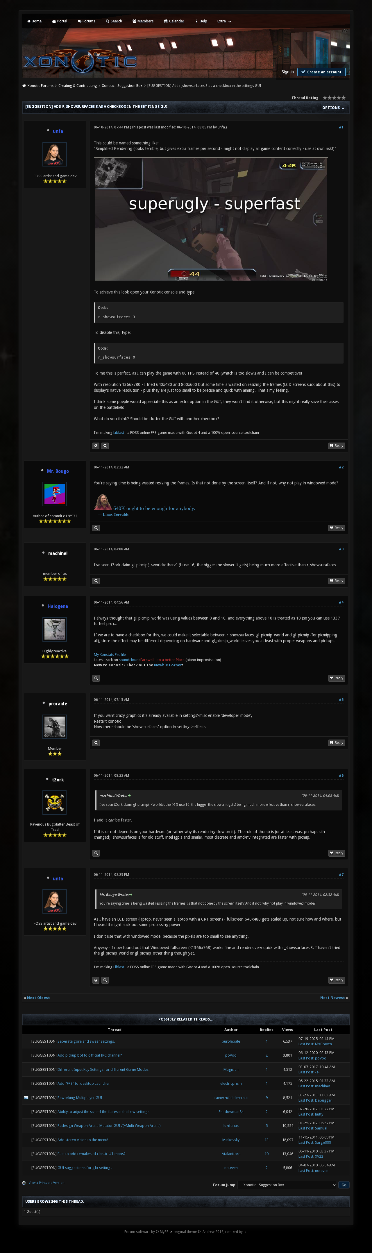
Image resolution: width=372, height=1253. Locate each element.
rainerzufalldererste (231, 1098)
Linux (108, 514)
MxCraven (323, 1044)
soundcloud (129, 660)
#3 (341, 549)
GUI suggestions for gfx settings (85, 1168)
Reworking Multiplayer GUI (80, 1098)
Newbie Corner (168, 665)
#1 (341, 127)
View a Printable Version (47, 1183)
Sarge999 (323, 1142)
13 (266, 1140)
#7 (341, 875)
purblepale (231, 1041)
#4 (341, 602)
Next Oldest (38, 998)
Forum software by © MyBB (146, 1232)
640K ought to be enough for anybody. (154, 508)
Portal (61, 21)
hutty (319, 1114)
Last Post (305, 1044)
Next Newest (332, 998)
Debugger (323, 1100)
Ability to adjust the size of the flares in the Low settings (103, 1111)
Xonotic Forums (40, 86)
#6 (341, 776)
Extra (221, 21)
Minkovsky (230, 1140)
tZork (58, 780)
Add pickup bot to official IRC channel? (90, 1055)
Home (36, 21)
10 (266, 1154)
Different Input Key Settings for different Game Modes (103, 1069)
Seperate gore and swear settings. (86, 1041)
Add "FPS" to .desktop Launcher (84, 1083)
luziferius (231, 1125)
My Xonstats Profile (110, 654)
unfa (221, 127)
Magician (231, 1069)
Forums (88, 21)
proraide (58, 703)
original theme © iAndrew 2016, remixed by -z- (211, 1232)
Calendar (176, 21)
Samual (321, 1128)
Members (145, 21)
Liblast (119, 432)
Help (203, 21)
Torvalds (121, 514)
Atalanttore (231, 1154)
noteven (231, 1168)
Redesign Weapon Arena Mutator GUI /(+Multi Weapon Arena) (109, 1125)
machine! (57, 553)
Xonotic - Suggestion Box (122, 86)
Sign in (288, 71)
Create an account (323, 72)
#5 (341, 700)
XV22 (319, 1156)
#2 (341, 467)
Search (116, 21)
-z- (317, 1072)
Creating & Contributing (77, 86)
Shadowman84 (231, 1111)
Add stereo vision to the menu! (83, 1140)
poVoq (231, 1055)
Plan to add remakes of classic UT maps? (92, 1154)
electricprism (231, 1083)
